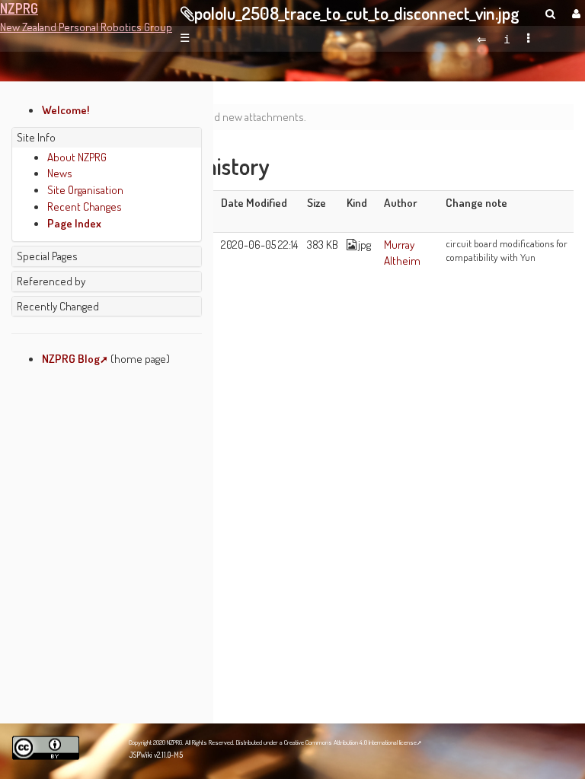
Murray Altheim (402, 253)
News (59, 172)
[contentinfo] (507, 38)
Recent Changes (84, 206)
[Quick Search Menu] (550, 13)
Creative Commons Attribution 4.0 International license (350, 742)
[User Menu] (574, 13)
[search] (550, 13)
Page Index (74, 223)
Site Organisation (85, 189)
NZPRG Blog (71, 358)
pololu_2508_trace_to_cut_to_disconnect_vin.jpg (356, 13)
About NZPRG (77, 156)
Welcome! (66, 109)
